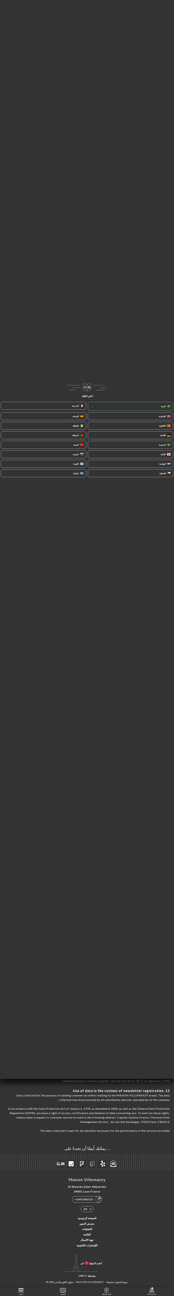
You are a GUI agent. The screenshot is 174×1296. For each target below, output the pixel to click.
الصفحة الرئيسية (87, 1218)
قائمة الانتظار (106, 1294)
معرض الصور (87, 1223)
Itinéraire (151, 1294)
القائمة (87, 1234)
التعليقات (87, 1228)
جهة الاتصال (87, 1239)
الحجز (21, 1294)
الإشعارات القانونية (87, 1245)
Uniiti (83, 1275)
